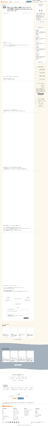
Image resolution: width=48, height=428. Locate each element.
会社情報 (36, 411)
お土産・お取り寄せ (20, 380)
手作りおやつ (14, 380)
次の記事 (28, 297)
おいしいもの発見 (24, 389)
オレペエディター (4, 418)
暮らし (3, 411)
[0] (44, 1)
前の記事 (8, 297)
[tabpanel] (6, 356)
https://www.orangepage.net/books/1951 (8, 288)
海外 (16, 378)
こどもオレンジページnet (16, 412)
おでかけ (20, 378)
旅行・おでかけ (12, 378)
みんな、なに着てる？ (7, 389)
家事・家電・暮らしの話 (18, 298)
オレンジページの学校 (15, 418)
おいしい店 (24, 378)
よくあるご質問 (26, 415)
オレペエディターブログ (7, 402)
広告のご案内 (36, 416)
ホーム (3, 402)
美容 (2, 412)
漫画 (2, 419)
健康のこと (31, 387)
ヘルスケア (3, 413)
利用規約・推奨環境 (26, 411)
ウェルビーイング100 (15, 416)
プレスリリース (37, 413)
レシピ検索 (34, 0)
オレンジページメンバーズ (16, 411)
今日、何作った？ (31, 389)
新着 (4, 387)
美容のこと (27, 387)
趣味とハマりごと (14, 387)
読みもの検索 (38, 0)
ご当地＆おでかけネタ (21, 387)
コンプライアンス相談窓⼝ (38, 415)
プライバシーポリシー (26, 412)
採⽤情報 (36, 412)
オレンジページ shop (15, 414)
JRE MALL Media (15, 419)
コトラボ (14, 415)
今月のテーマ (8, 387)
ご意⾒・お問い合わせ (26, 413)
